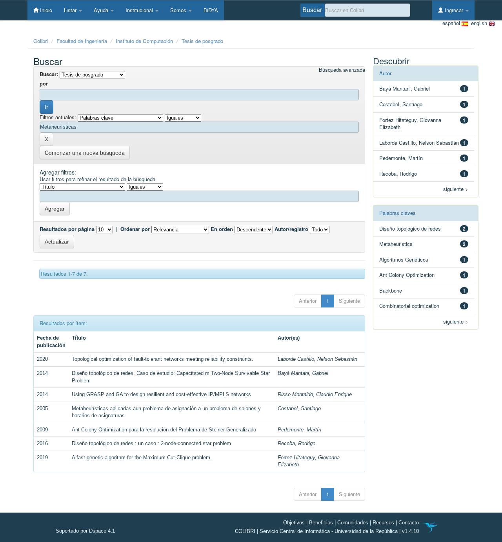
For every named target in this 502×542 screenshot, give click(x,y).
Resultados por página (67, 229)
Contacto (408, 523)
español (452, 23)
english (478, 23)
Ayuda (102, 10)
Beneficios (321, 523)
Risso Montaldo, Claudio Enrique (315, 394)
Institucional (140, 10)
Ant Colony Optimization (407, 274)
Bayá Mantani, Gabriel (303, 373)
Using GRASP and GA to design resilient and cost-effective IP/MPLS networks (161, 394)
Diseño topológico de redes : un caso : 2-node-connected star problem (151, 443)
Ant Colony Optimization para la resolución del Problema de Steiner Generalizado (164, 430)
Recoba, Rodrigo (296, 443)
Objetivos (294, 523)
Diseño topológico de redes (410, 228)
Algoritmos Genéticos (403, 259)
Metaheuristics (396, 243)
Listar (71, 10)
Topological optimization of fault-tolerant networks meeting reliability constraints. (162, 359)
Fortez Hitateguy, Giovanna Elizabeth (410, 123)
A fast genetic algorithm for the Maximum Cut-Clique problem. (142, 457)
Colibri (40, 41)
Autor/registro (291, 229)
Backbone (390, 290)
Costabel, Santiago (299, 408)
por (44, 83)
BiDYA (211, 10)
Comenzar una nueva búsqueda (85, 152)
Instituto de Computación (144, 41)
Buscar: (49, 74)
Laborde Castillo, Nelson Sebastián (317, 359)
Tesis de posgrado (202, 41)
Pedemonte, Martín (299, 430)
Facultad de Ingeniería (81, 41)
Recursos (383, 523)
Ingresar (454, 10)
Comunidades (352, 523)
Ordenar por (135, 229)
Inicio (45, 10)
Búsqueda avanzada (342, 69)
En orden (222, 229)
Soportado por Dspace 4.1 (85, 531)
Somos (179, 10)
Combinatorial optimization (409, 305)
